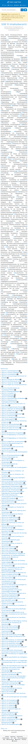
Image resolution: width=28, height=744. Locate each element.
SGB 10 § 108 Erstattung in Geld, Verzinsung (13, 693)
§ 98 (5, 314)
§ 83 (13, 273)
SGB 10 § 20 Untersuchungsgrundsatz (11, 414)
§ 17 (18, 64)
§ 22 (10, 69)
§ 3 (13, 40)
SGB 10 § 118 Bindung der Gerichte (10, 719)
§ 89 (17, 297)
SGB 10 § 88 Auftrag (7, 633)
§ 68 (14, 200)
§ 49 (17, 135)
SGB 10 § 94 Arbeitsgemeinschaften (11, 645)
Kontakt (7, 736)
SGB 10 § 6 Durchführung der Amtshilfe (12, 381)
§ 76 (15, 229)
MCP (15, 738)
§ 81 (23, 252)
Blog (4, 739)
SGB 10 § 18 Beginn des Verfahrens (10, 410)
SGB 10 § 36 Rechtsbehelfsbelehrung (11, 455)
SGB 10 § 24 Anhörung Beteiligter (10, 424)
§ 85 (12, 279)
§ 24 (4, 74)
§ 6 (16, 43)
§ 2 (21, 38)
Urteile (5, 5)
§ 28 (5, 81)
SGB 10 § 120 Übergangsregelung (10, 724)
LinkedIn (15, 741)
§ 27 (6, 79)
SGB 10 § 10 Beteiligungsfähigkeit (10, 391)
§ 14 (20, 59)
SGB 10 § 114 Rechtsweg (8, 707)
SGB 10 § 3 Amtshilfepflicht (8, 374)
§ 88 (11, 297)
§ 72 (14, 214)
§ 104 (3, 335)
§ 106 (20, 338)
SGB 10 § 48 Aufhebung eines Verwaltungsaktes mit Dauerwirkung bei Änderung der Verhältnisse (12, 496)
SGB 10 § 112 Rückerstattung (9, 703)
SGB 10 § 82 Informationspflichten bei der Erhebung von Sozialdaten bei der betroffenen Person (14, 613)
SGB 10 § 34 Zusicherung (8, 450)
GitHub (24, 739)
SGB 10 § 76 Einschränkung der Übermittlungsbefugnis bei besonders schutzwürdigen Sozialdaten (11, 589)
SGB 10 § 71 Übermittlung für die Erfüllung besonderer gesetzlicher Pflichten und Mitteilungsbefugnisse (12, 569)
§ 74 (10, 219)
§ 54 (11, 150)
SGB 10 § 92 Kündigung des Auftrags (11, 641)
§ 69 (19, 205)
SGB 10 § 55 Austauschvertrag (9, 519)
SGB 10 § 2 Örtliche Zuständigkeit (10, 372)
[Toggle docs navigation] (25, 9)
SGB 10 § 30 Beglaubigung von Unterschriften (13, 438)
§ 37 (16, 104)
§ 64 (18, 171)
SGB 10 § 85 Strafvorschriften (9, 626)
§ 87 (11, 295)
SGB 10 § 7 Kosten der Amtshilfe (10, 383)
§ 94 (9, 304)
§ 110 (12, 345)
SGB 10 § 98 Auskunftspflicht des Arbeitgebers (14, 657)
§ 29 (18, 83)
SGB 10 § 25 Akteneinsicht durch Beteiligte (13, 426)
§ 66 (12, 173)
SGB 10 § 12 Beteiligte (7, 396)
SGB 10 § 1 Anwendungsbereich (10, 370)
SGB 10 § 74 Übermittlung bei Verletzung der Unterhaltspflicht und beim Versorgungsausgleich (13, 581)
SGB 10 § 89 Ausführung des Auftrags (11, 634)
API (11, 738)
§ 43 (19, 116)
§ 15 (20, 60)
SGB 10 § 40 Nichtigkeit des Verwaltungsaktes (14, 467)
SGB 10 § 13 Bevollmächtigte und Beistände (13, 398)
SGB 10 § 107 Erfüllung (7, 691)
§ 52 (11, 143)
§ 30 (14, 85)
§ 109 (9, 343)
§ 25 (18, 74)
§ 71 (11, 210)
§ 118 (11, 359)
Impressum (12, 736)
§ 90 (6, 298)
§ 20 (11, 67)
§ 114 (10, 348)
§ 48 (13, 131)
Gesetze (16, 5)
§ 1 (7, 38)
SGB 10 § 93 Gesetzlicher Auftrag (10, 643)
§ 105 (13, 336)
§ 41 (22, 112)
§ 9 (14, 52)
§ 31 (13, 91)
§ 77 (18, 233)
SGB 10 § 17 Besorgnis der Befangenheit (12, 408)
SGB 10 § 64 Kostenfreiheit (8, 546)
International (11, 739)
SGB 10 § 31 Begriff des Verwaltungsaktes (12, 441)
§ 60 (12, 159)
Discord (18, 739)
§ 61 (18, 160)
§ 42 (20, 114)
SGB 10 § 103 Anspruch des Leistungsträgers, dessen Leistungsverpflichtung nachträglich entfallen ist (13, 677)
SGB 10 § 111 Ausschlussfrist (9, 702)
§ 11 (15, 55)
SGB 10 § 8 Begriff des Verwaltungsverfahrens (14, 384)
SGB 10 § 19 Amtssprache (8, 412)
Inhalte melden (5, 738)
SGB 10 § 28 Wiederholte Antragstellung (12, 433)
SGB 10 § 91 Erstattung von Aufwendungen (13, 640)
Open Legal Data (15, 2)
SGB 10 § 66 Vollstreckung (8, 550)
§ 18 (9, 66)
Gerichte (11, 5)
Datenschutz (20, 736)
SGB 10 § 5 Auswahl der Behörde (10, 379)
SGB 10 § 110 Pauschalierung (9, 700)
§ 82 (8, 266)
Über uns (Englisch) (22, 738)
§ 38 (11, 105)
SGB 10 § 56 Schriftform (8, 521)
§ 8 (20, 50)
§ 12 (17, 57)
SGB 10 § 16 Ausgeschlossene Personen (12, 407)
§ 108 (10, 342)
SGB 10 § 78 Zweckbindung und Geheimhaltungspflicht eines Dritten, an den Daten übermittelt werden (13, 598)
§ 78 (11, 238)
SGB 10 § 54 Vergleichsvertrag (9, 517)
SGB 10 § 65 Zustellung (7, 548)
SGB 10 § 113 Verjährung (8, 705)
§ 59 (7, 157)
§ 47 (13, 128)
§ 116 (15, 354)
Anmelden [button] (23, 5)
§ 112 (14, 347)
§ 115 (20, 352)
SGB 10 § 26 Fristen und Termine (10, 427)
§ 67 (18, 181)
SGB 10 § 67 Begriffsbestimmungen (11, 552)
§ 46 (21, 124)
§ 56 (16, 152)
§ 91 (6, 300)
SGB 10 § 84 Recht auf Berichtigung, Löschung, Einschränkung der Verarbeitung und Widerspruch (14, 622)
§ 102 (20, 328)
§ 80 (5, 247)
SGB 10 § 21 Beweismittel (8, 415)
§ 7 (7, 45)
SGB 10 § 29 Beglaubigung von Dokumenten (13, 434)
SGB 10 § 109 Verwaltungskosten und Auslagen (14, 696)
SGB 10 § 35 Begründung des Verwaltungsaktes (14, 452)
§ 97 (5, 312)
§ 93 (19, 302)
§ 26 (18, 78)
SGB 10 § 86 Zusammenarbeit (9, 627)
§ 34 (15, 100)
